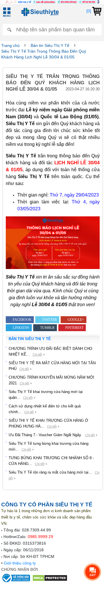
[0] (89, 11)
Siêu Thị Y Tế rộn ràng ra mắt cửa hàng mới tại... (50, 472)
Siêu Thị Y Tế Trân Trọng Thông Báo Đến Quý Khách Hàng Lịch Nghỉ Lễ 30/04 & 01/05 (43, 54)
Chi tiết (37, 354)
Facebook (22, 320)
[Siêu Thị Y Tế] (39, 12)
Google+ (76, 320)
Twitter (49, 320)
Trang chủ (10, 45)
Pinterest (74, 328)
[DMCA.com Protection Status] (49, 577)
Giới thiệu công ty (20, 563)
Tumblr (47, 328)
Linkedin (21, 328)
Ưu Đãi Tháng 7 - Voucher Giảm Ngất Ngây (45, 435)
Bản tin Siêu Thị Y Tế (50, 45)
